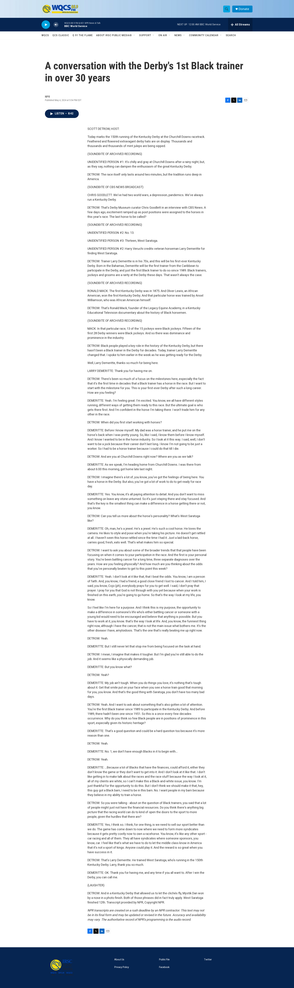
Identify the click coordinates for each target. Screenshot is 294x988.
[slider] (61, 24)
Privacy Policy (121, 967)
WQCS (45, 35)
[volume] (56, 25)
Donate (244, 9)
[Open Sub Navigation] (134, 35)
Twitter (208, 959)
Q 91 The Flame (82, 35)
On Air (162, 35)
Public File (164, 959)
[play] (45, 25)
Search (231, 35)
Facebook (164, 967)
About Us (119, 959)
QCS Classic (60, 35)
